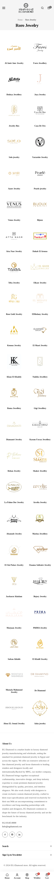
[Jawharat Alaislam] (14, 581)
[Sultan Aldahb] (14, 644)
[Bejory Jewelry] (40, 581)
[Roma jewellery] (14, 393)
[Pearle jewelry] (40, 173)
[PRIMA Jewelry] (40, 612)
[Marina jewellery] (40, 518)
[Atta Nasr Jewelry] (14, 236)
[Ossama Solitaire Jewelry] (40, 550)
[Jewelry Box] (14, 110)
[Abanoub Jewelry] (14, 518)
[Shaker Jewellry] (40, 455)
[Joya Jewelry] (40, 79)
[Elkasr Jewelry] (40, 267)
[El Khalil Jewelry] (40, 644)
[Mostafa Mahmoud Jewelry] (14, 675)
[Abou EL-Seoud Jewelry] (14, 708)
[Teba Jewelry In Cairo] (14, 267)
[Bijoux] (40, 205)
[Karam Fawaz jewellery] (40, 424)
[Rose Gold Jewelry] (14, 299)
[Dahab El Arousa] (40, 236)
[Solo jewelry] (14, 142)
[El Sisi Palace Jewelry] (14, 550)
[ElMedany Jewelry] (40, 299)
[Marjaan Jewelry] (14, 612)
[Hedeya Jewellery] (14, 79)
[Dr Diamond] (40, 675)
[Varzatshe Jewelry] (40, 142)
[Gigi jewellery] (40, 393)
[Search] (42, 8)
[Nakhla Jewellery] (40, 361)
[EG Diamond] (26, 8)
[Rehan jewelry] (14, 455)
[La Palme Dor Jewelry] (14, 487)
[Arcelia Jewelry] (40, 487)
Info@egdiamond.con (12, 826)
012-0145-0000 (9, 823)
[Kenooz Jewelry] (14, 330)
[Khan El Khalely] (14, 361)
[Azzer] (14, 173)
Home (20, 20)
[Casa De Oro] (40, 110)
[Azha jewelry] (40, 708)
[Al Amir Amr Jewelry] (14, 48)
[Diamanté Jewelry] (14, 424)
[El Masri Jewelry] (40, 330)
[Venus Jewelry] (14, 205)
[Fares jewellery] (40, 48)
